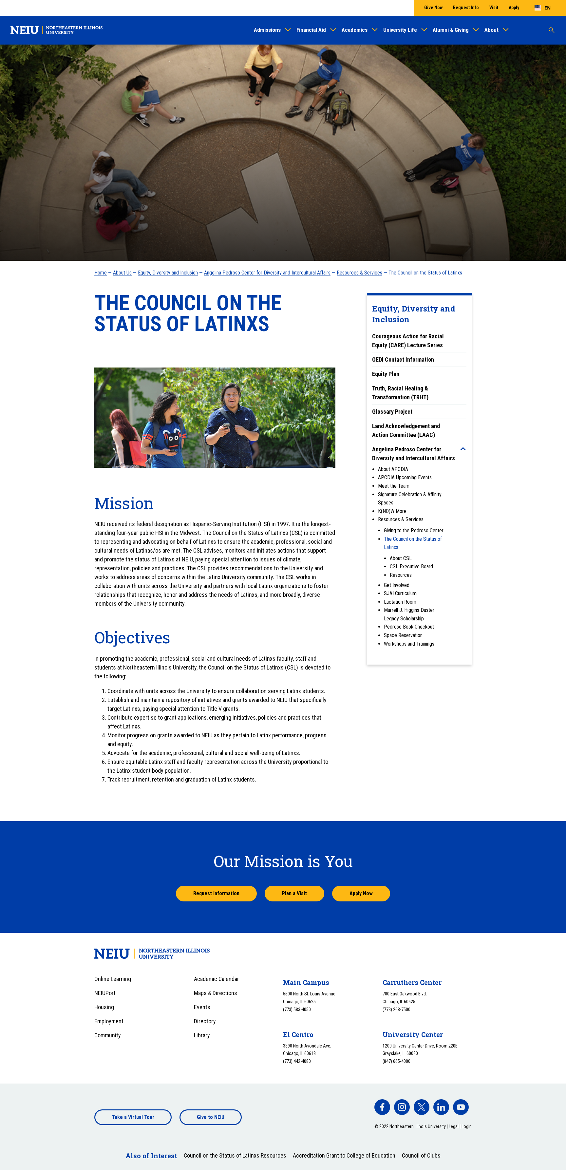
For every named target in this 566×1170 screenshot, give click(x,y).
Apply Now (361, 893)
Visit (493, 7)
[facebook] (382, 1107)
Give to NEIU (210, 1117)
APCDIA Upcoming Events (405, 477)
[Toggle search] (552, 30)
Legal (454, 1126)
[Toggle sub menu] (463, 448)
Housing (104, 1007)
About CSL (401, 558)
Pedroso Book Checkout (409, 627)
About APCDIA (393, 469)
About (491, 30)
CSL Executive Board (411, 566)
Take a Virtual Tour (133, 1117)
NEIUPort (105, 993)
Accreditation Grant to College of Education (344, 1155)
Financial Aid (311, 30)
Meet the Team (393, 486)
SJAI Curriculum (400, 593)
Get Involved (396, 585)
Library (202, 1035)
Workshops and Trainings (409, 644)
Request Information (216, 893)
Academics (355, 30)
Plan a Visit (294, 893)
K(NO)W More (392, 511)
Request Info (466, 7)
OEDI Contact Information (403, 359)
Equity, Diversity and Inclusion (168, 273)
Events (202, 1007)
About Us (122, 273)
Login (467, 1126)
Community (107, 1035)
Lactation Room (400, 602)
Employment (108, 1021)
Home (100, 273)
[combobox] (543, 7)
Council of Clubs (421, 1155)
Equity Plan (385, 373)
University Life (400, 30)
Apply (514, 7)
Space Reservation (403, 635)
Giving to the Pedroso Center (413, 530)
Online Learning (112, 978)
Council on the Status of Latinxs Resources (235, 1155)
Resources (401, 575)
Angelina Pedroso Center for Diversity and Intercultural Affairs (267, 273)
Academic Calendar (216, 978)
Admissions (267, 30)
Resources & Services (359, 273)
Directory (205, 1021)
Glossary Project (392, 411)
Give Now (433, 7)
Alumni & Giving (451, 30)
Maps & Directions (215, 993)
